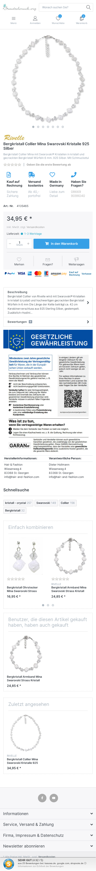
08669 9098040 (78, 194)
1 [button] (33, 127)
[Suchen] (89, 7)
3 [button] (43, 127)
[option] (48, 79)
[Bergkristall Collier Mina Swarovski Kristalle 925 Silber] (48, 79)
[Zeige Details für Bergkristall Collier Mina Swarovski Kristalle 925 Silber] (25, 733)
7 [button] (63, 127)
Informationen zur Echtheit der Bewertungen (41, 866)
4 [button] (48, 127)
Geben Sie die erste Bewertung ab (49, 164)
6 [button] (58, 127)
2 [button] (38, 127)
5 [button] (53, 127)
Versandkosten (36, 227)
